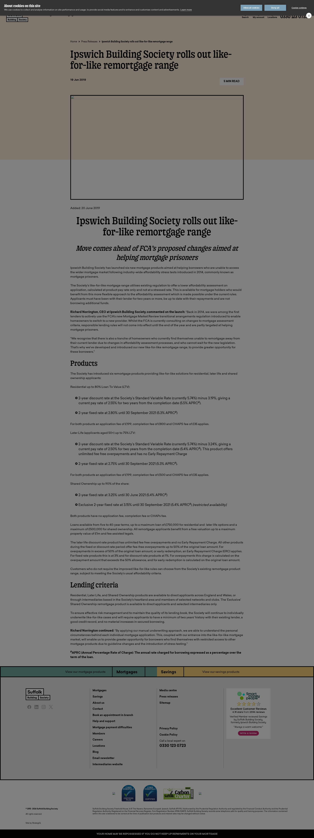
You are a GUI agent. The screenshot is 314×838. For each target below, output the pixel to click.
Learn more (186, 10)
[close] (309, 15)
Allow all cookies (251, 8)
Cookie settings (299, 8)
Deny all (275, 8)
